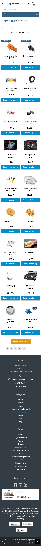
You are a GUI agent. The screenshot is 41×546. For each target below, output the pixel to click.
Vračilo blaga (20, 460)
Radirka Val (30, 221)
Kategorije (7, 14)
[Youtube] (25, 485)
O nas (20, 435)
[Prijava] (30, 4)
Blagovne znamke (20, 438)
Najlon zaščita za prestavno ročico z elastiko (11, 155)
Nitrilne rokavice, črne (30, 56)
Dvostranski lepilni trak (30, 89)
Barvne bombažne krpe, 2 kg (11, 89)
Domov (4, 9)
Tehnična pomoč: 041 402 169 (21, 379)
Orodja (20, 415)
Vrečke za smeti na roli (30, 320)
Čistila (20, 400)
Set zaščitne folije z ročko (10, 253)
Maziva (20, 406)
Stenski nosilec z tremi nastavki (10, 286)
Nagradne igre (20, 463)
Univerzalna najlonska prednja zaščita (30, 286)
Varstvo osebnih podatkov (20, 457)
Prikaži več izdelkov (20, 341)
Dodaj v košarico (9, 100)
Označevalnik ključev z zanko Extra (11, 189)
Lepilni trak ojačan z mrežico (30, 122)
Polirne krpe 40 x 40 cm (30, 189)
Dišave (20, 419)
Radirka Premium (10, 221)
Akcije (20, 422)
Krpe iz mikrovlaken (10, 121)
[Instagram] (20, 485)
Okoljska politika (21, 466)
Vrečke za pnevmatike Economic (11, 321)
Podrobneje (10, 67)
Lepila (20, 403)
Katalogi (21, 444)
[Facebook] (15, 485)
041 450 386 (21, 383)
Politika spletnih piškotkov (20, 450)
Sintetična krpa (30, 252)
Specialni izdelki (21, 412)
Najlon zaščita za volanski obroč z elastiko (30, 155)
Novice (20, 441)
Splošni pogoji (20, 447)
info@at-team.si (22, 386)
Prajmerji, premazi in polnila (21, 409)
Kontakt (20, 454)
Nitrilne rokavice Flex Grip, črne (10, 57)
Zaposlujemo (20, 469)
